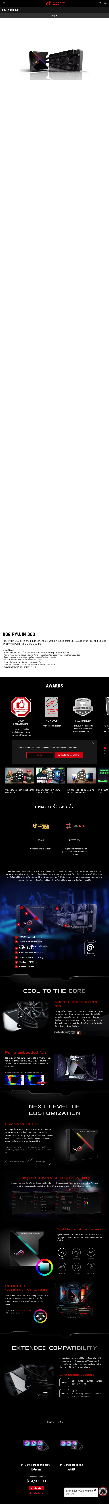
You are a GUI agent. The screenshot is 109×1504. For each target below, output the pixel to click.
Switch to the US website (68, 755)
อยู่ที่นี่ (39, 755)
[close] (93, 743)
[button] (3, 3)
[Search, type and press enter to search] (100, 3)
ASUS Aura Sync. (26, 1310)
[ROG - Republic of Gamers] (54, 3)
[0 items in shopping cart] (105, 3)
